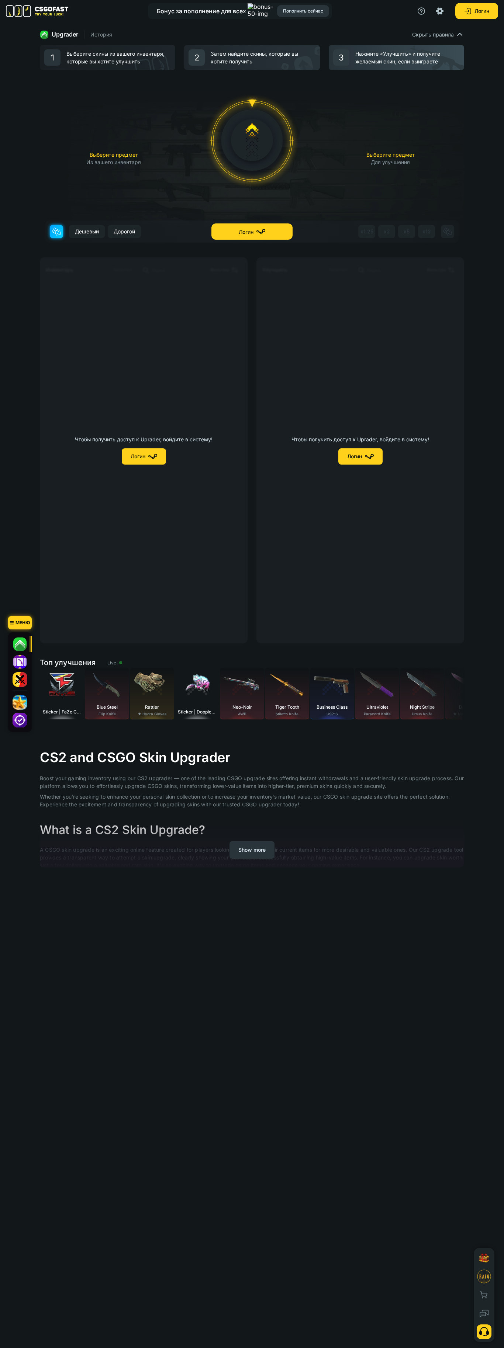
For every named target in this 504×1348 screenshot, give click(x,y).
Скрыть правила (433, 34)
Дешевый (87, 231)
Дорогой (124, 231)
